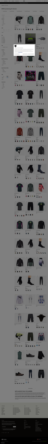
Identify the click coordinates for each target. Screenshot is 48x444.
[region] (24, 50)
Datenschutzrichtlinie (20, 52)
